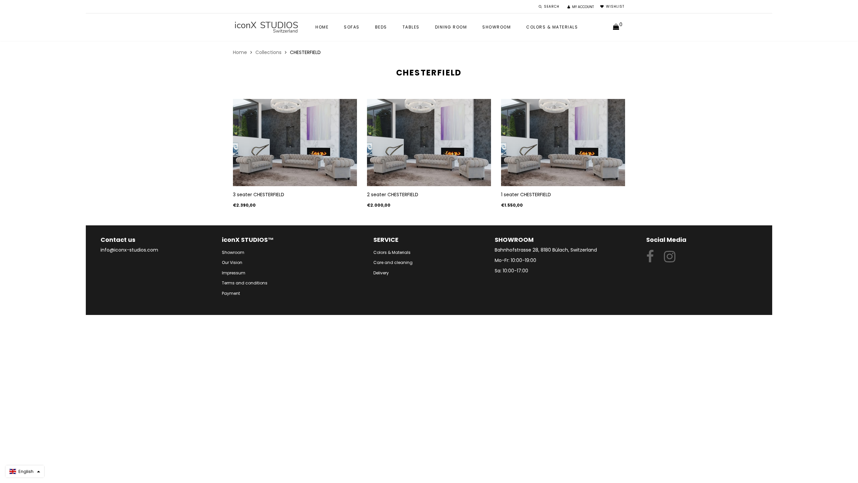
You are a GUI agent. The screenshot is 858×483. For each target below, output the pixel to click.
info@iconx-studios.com (129, 250)
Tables (411, 27)
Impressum (233, 273)
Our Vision (232, 262)
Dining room (451, 27)
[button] (24, 471)
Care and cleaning (393, 262)
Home (321, 27)
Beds (381, 27)
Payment (231, 293)
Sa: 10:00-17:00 (511, 270)
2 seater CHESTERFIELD (392, 194)
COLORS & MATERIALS (552, 27)
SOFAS (352, 27)
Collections (268, 52)
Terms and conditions (244, 283)
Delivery (381, 273)
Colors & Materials (392, 252)
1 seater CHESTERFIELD (526, 194)
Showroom (496, 27)
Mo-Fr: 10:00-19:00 (515, 260)
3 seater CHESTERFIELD (258, 194)
